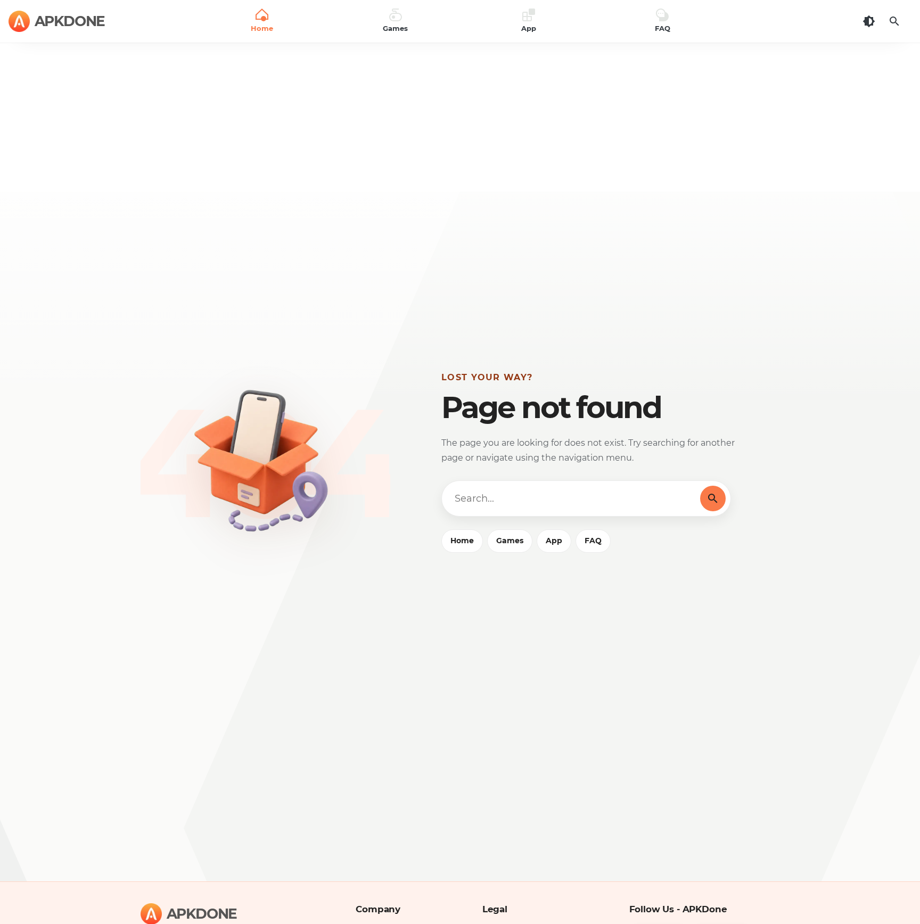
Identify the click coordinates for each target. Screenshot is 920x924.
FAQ (593, 540)
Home (462, 540)
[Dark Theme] (869, 21)
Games (509, 540)
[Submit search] (713, 498)
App (554, 540)
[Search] (894, 21)
